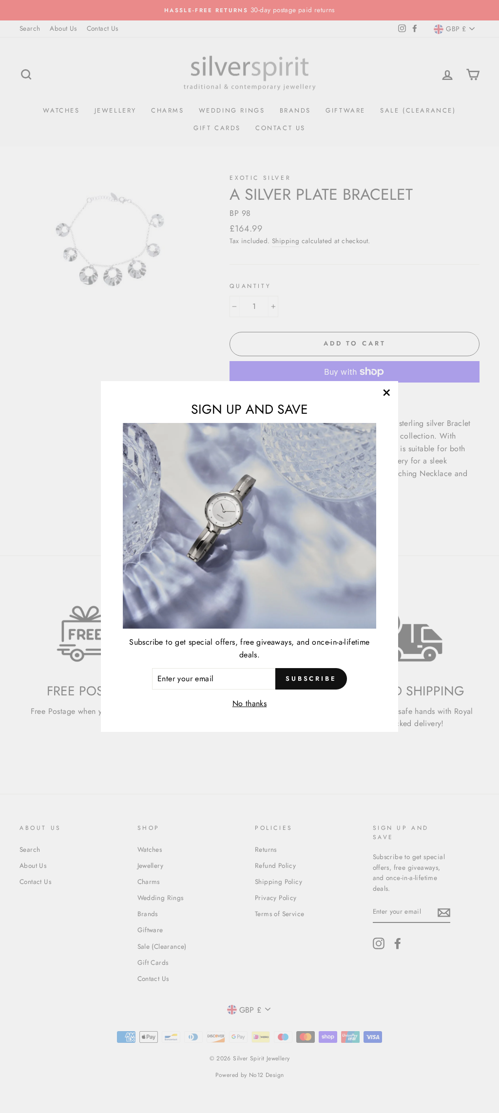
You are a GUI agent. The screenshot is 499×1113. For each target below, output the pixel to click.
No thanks (249, 703)
